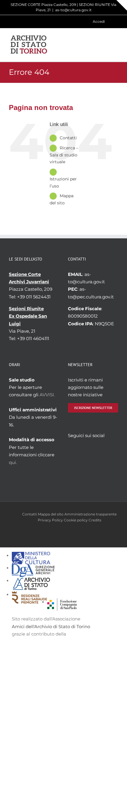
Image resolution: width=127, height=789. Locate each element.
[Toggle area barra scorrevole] (121, 5)
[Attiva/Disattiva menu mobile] (115, 45)
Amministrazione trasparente (90, 514)
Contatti (68, 137)
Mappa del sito (51, 514)
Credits (95, 520)
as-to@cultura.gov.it (73, 10)
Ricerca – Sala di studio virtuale (64, 155)
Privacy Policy (50, 520)
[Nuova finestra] (62, 602)
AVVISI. (47, 394)
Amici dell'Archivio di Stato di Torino (51, 626)
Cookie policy (76, 520)
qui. (13, 462)
